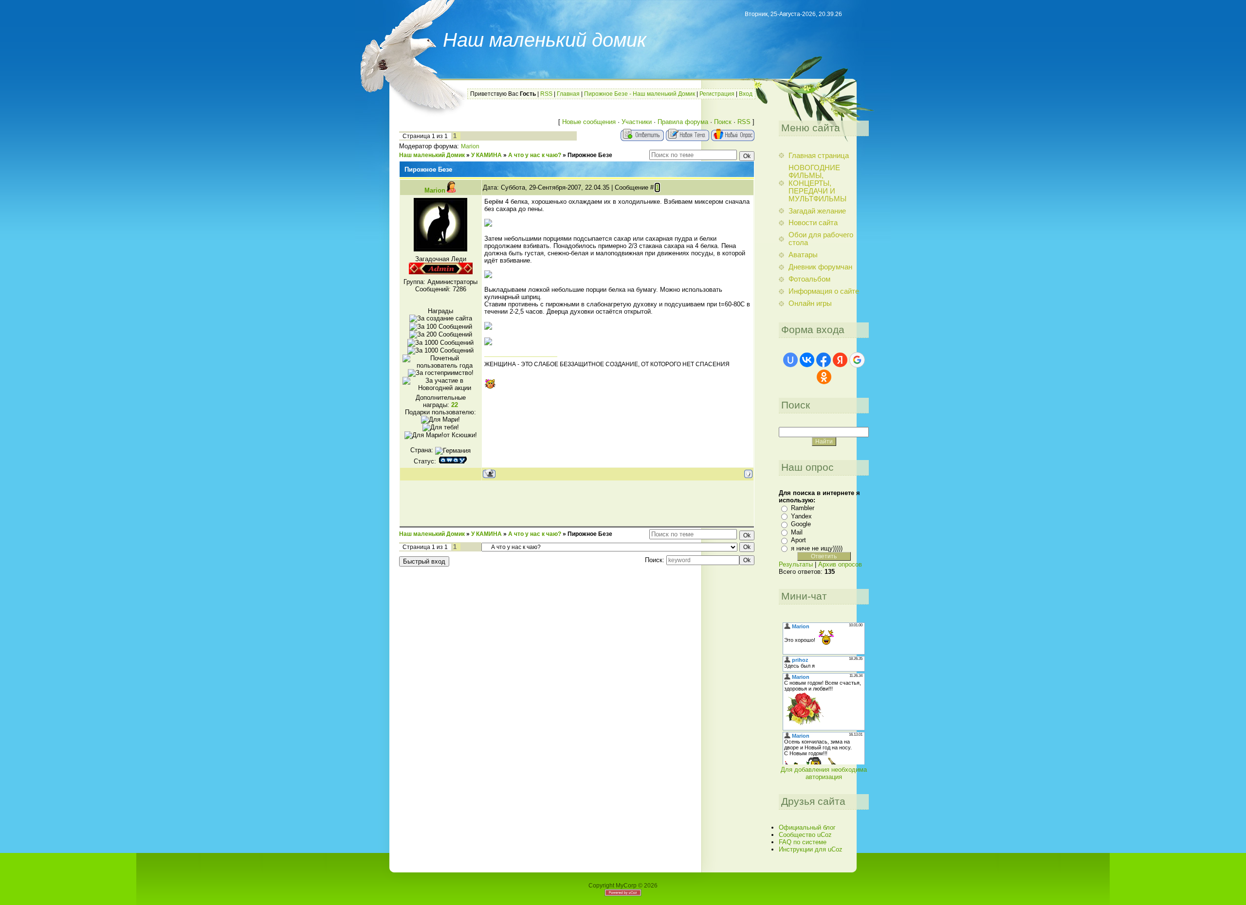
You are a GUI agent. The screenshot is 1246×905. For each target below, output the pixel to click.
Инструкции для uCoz (811, 849)
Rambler (802, 508)
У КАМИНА (486, 155)
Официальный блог (807, 827)
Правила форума (683, 121)
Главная (568, 93)
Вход (745, 93)
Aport (798, 540)
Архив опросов (840, 564)
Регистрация (716, 93)
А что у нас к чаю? (534, 155)
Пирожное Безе (590, 155)
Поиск (723, 121)
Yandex (801, 516)
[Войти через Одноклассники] (824, 377)
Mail (797, 532)
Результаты (796, 564)
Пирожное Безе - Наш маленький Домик (639, 93)
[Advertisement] (577, 503)
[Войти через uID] (790, 360)
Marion (470, 146)
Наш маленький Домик (432, 155)
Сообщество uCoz (805, 834)
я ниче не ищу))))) (817, 548)
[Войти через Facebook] (823, 360)
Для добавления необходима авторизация (824, 773)
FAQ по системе (802, 842)
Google (801, 524)
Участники (637, 121)
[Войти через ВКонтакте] (807, 360)
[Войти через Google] (857, 360)
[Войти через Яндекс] (840, 360)
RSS (546, 93)
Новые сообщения (589, 121)
